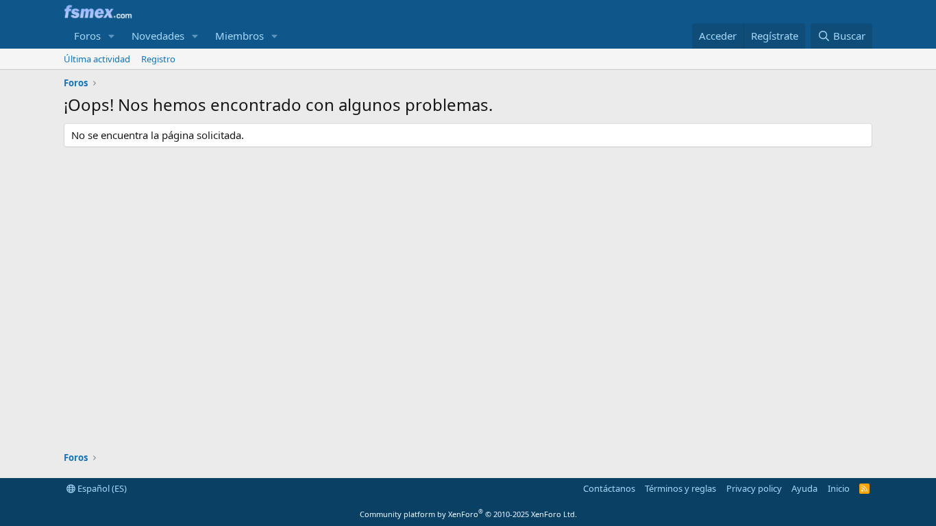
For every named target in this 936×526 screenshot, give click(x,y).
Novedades (158, 35)
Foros (87, 35)
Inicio (839, 488)
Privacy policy (754, 488)
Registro (158, 59)
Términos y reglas (680, 488)
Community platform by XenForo (468, 514)
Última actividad (97, 59)
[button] (111, 36)
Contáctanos (609, 488)
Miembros (239, 35)
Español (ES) (101, 488)
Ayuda (804, 488)
